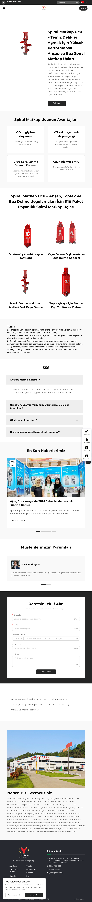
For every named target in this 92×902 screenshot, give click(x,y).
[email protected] (14, 1)
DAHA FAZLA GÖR (18, 520)
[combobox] (18, 639)
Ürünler (29, 866)
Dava (28, 876)
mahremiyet (79, 899)
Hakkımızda (31, 869)
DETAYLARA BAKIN (25, 232)
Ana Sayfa (13, 866)
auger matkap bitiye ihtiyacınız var (28, 699)
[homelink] (44, 8)
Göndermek (46, 672)
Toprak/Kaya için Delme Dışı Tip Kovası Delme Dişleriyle (66, 305)
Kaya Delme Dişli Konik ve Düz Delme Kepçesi (66, 256)
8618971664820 (55, 866)
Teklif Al (83, 8)
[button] (38, 531)
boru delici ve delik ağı (58, 704)
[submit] (77, 2)
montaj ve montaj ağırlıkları (25, 710)
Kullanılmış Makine (14, 870)
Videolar (29, 873)
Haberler (13, 876)
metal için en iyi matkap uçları (26, 704)
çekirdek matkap (59, 699)
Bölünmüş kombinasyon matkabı (26, 256)
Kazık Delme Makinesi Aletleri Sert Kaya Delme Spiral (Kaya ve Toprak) (26, 305)
